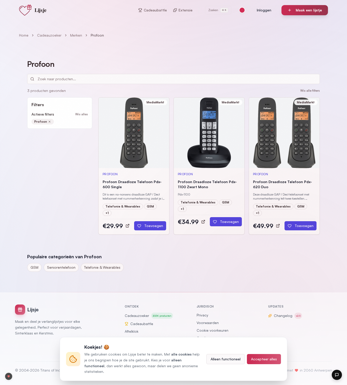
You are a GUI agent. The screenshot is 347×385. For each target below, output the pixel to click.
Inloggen (264, 10)
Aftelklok (131, 331)
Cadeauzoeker (49, 35)
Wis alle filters (310, 90)
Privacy (202, 315)
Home (23, 35)
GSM (34, 267)
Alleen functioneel (226, 359)
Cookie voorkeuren (212, 330)
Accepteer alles (264, 359)
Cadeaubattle (155, 10)
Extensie (186, 10)
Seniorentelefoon (61, 267)
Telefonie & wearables (102, 267)
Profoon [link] (97, 35)
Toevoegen (153, 225)
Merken (76, 35)
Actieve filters (42, 114)
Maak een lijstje (309, 10)
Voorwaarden (208, 322)
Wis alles (81, 114)
